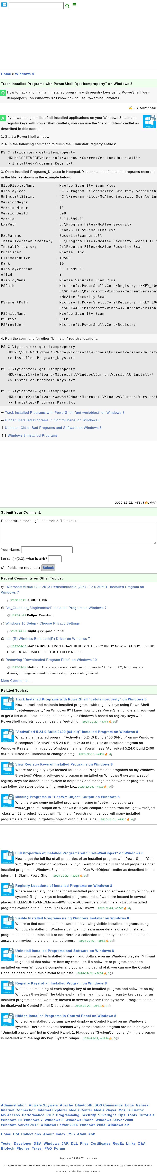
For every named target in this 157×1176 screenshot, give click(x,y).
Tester (6, 1143)
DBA (38, 1143)
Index (60, 1134)
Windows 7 (33, 1120)
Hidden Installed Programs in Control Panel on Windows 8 (53, 420)
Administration (14, 1105)
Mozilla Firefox (131, 1110)
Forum (59, 1148)
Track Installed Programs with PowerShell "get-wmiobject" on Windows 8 (64, 412)
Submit (48, 567)
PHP (50, 1115)
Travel (37, 1148)
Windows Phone (80, 1120)
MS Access (10, 1115)
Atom (81, 1134)
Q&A (142, 1143)
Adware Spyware (43, 1105)
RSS (71, 1134)
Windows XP (118, 1125)
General (142, 1105)
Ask (91, 1134)
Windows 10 (11, 1120)
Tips (122, 1115)
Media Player (105, 1110)
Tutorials (147, 1115)
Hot (16, 1134)
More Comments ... (16, 680)
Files (84, 1143)
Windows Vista (92, 1125)
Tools (132, 1115)
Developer (23, 1143)
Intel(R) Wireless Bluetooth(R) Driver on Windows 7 (48, 638)
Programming (68, 1115)
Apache (66, 1105)
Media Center (80, 1110)
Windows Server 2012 (19, 1125)
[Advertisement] (78, 40)
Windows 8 (24, 74)
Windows (51, 1143)
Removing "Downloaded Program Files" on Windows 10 (51, 660)
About (48, 1134)
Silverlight (107, 1115)
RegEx (118, 1143)
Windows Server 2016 (59, 1125)
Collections (31, 1134)
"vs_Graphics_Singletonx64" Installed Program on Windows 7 (56, 608)
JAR (65, 1143)
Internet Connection (18, 1110)
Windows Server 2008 (114, 1120)
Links (131, 1143)
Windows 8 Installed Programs (33, 435)
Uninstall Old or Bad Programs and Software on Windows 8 (53, 428)
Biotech (8, 1148)
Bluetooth (83, 1105)
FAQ (48, 1148)
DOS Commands (108, 1105)
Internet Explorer (52, 1110)
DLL (74, 1143)
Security (89, 1115)
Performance (33, 1115)
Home (6, 74)
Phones (23, 1148)
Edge (129, 1105)
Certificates (101, 1143)
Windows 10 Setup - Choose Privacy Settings (43, 623)
